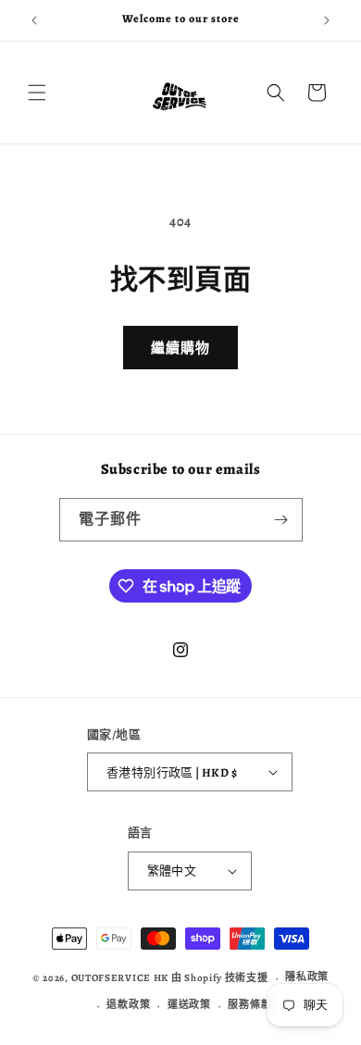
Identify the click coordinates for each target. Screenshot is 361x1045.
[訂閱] (281, 519)
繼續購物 (180, 348)
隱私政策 (307, 977)
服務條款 (249, 1005)
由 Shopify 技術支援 (219, 978)
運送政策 (189, 1005)
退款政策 (128, 1005)
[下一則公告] (326, 20)
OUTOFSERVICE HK (120, 978)
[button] (37, 92)
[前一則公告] (34, 20)
